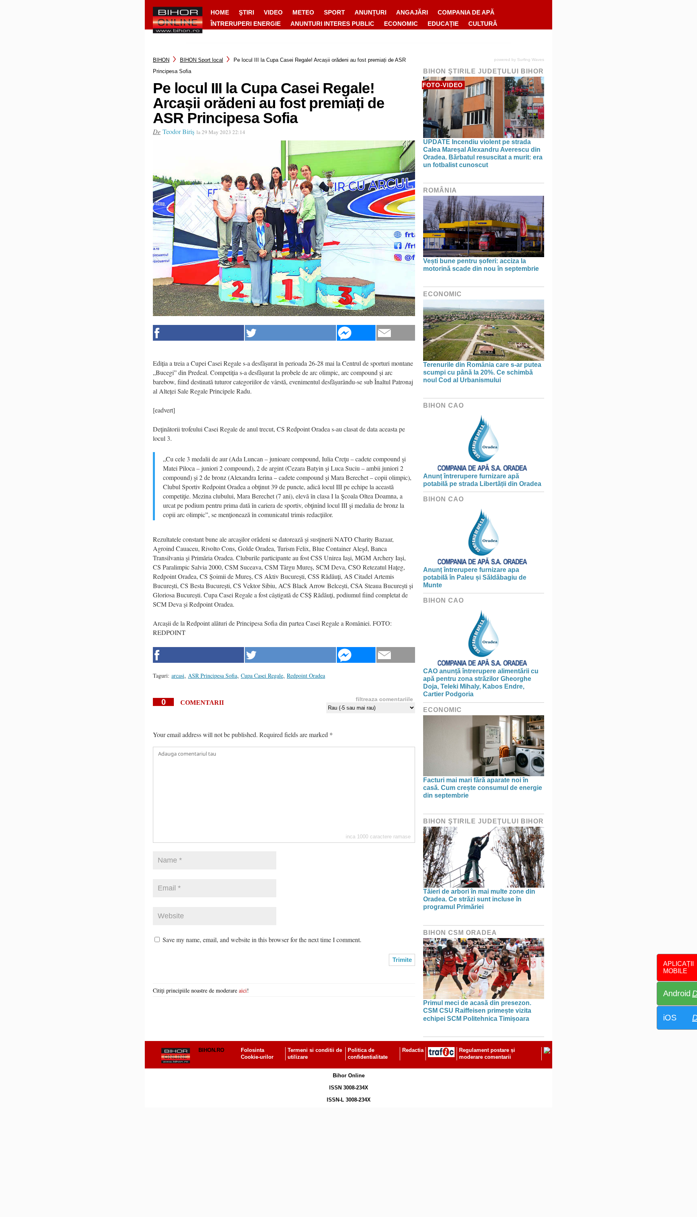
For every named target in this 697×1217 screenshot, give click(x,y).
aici (243, 990)
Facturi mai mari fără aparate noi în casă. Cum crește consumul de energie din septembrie (482, 788)
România (440, 190)
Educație (443, 23)
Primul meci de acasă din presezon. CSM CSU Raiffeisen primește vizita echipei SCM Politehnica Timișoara (477, 1010)
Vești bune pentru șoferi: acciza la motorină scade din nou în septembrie (481, 265)
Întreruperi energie (246, 23)
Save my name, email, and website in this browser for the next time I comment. (262, 939)
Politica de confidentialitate (368, 1053)
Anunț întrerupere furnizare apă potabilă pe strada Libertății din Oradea (482, 480)
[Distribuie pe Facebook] (198, 333)
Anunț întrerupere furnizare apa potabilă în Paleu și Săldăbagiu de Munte (474, 577)
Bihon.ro (211, 1050)
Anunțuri (370, 12)
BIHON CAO (443, 405)
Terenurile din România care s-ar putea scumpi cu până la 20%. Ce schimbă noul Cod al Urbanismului (482, 372)
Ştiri (246, 12)
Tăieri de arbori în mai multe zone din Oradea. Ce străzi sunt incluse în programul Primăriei (479, 899)
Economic (401, 23)
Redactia (413, 1050)
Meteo (303, 12)
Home (220, 12)
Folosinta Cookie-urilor (257, 1053)
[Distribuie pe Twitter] (290, 333)
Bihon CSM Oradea (460, 932)
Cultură (482, 23)
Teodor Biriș (178, 131)
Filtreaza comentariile (384, 699)
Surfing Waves (530, 59)
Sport (334, 12)
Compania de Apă (466, 12)
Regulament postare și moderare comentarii (487, 1053)
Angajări (412, 12)
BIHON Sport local (201, 60)
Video (273, 12)
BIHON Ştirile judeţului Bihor (483, 71)
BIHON (161, 60)
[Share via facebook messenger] (356, 333)
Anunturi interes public (332, 23)
